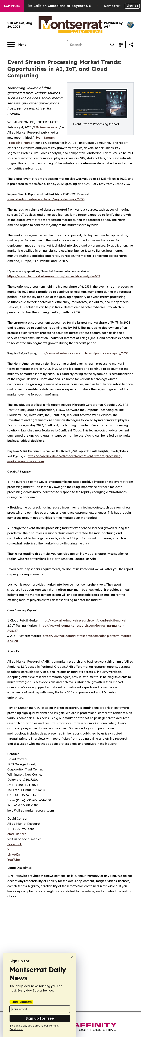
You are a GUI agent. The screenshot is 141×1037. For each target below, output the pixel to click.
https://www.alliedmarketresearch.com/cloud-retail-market (83, 620)
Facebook (14, 844)
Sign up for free (40, 1018)
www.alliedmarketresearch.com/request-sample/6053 (45, 199)
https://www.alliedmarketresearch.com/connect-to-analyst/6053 (53, 276)
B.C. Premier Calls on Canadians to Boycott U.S (51, 6)
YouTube (13, 859)
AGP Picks (12, 6)
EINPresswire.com (46, 127)
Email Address (21, 1002)
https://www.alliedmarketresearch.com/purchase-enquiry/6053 (83, 353)
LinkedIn (13, 854)
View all (132, 6)
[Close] (71, 957)
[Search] (112, 44)
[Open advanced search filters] (121, 44)
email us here (16, 834)
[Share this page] (131, 44)
